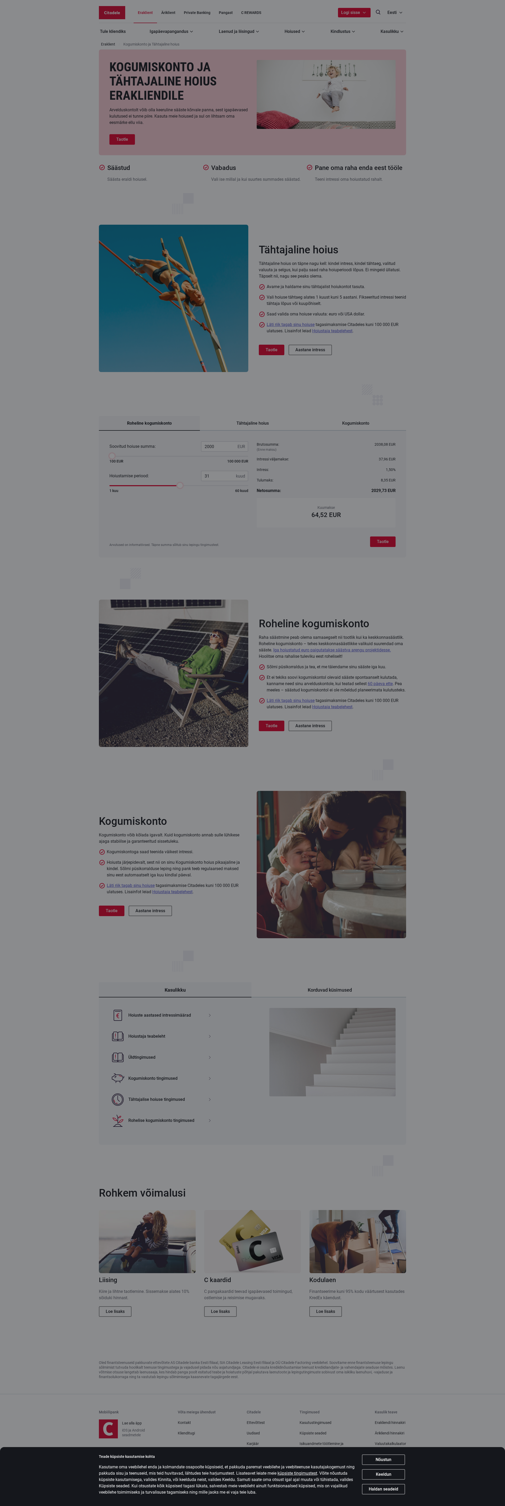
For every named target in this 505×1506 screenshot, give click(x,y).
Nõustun (383, 1459)
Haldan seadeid (383, 1489)
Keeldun (383, 1474)
